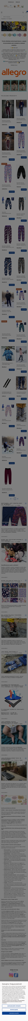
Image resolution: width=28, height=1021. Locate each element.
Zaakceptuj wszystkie (14, 1013)
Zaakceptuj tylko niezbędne (14, 1005)
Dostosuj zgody (14, 1009)
